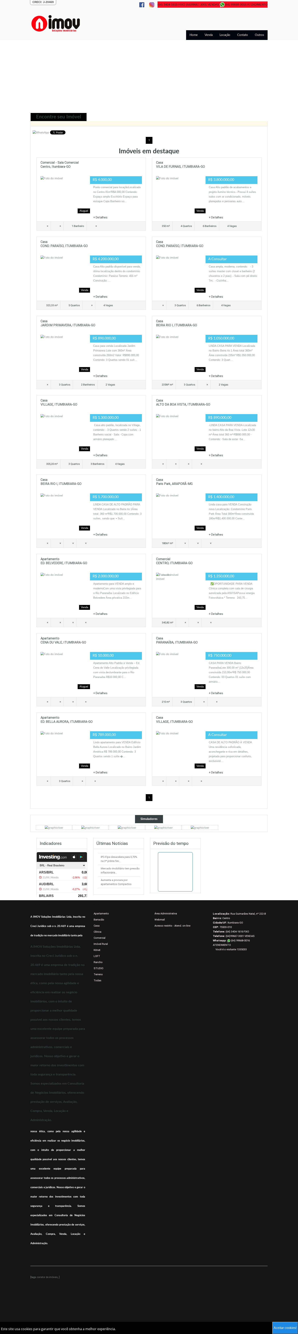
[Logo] (55, 23)
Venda (209, 35)
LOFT (97, 956)
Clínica (97, 931)
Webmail (159, 919)
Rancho (98, 962)
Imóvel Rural (101, 943)
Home (194, 35)
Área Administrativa (165, 913)
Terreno (98, 974)
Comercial (99, 937)
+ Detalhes (100, 217)
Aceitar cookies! (285, 1328)
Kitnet (97, 950)
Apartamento (101, 913)
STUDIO (98, 968)
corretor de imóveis (47, 1277)
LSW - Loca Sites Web (94, 1273)
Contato (242, 35)
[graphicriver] (54, 827)
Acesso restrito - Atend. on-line (172, 925)
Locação (225, 35)
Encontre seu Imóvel (58, 117)
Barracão (99, 919)
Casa (97, 925)
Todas (97, 980)
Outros (259, 35)
